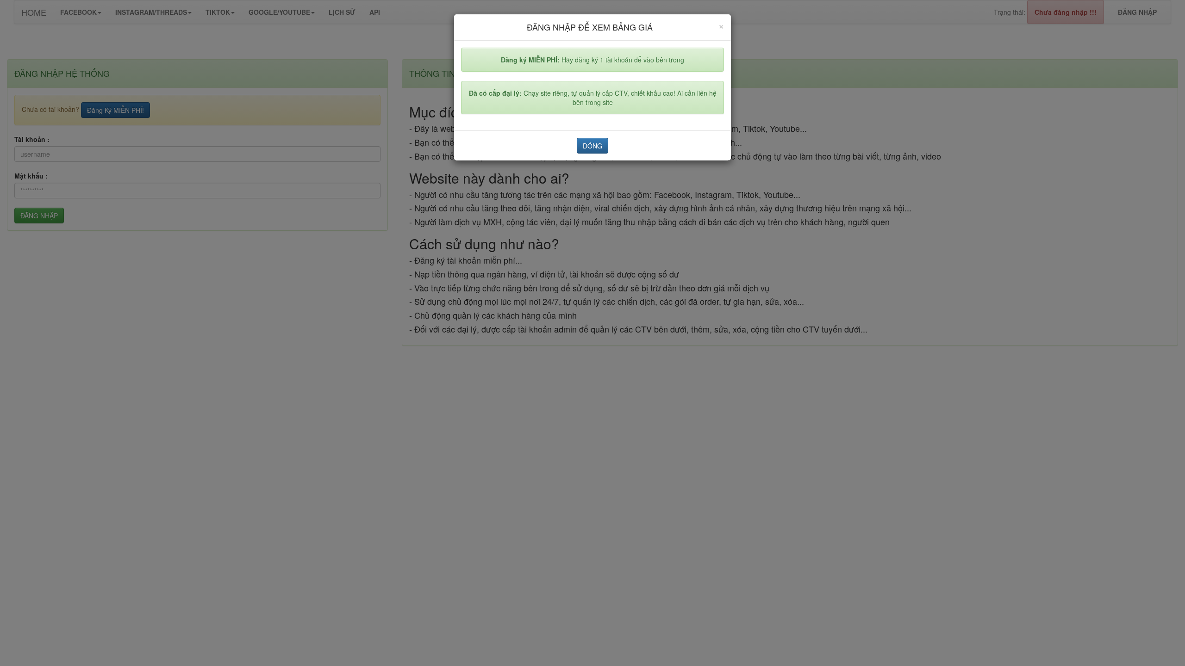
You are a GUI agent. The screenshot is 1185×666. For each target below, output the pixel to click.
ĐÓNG (592, 145)
